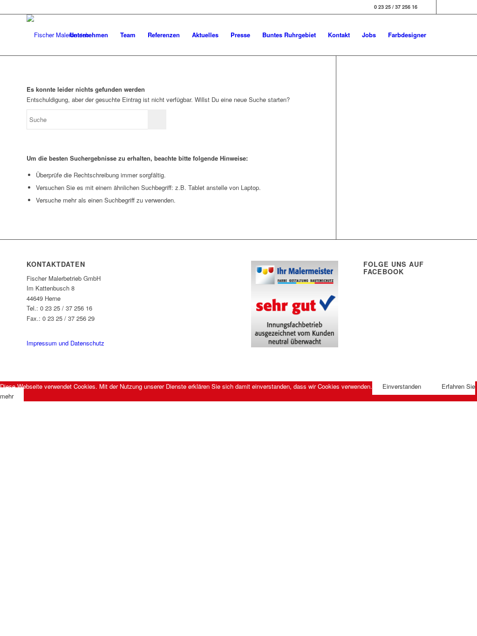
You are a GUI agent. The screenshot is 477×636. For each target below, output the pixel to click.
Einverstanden (401, 386)
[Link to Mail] (443, 7)
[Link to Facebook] (429, 7)
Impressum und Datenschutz (65, 342)
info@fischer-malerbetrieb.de (65, 328)
